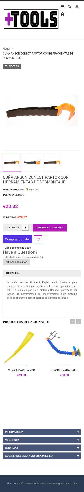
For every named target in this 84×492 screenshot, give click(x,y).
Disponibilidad (13, 189)
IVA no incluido (13, 194)
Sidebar (13, 66)
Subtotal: (10, 217)
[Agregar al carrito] (25, 360)
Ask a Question (18, 262)
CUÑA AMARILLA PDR (21, 370)
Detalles (13, 273)
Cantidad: (12, 227)
